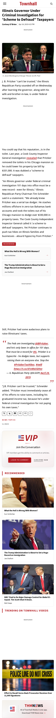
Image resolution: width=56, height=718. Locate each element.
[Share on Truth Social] (9, 414)
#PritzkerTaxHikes (24, 364)
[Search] (51, 3)
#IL (35, 351)
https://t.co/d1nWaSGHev (28, 368)
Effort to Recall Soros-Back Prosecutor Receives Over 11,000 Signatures (28, 694)
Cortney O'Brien (9, 24)
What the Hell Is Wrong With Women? (21, 510)
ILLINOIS (5, 424)
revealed (31, 157)
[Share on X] (4, 414)
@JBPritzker (41, 343)
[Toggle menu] (4, 3)
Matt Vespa (8, 603)
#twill (39, 364)
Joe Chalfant (8, 558)
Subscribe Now (41, 460)
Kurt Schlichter (9, 514)
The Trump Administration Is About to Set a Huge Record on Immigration (26, 554)
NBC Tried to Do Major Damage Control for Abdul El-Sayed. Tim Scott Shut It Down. (27, 598)
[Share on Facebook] (15, 414)
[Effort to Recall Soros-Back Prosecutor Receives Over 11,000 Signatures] (28, 675)
